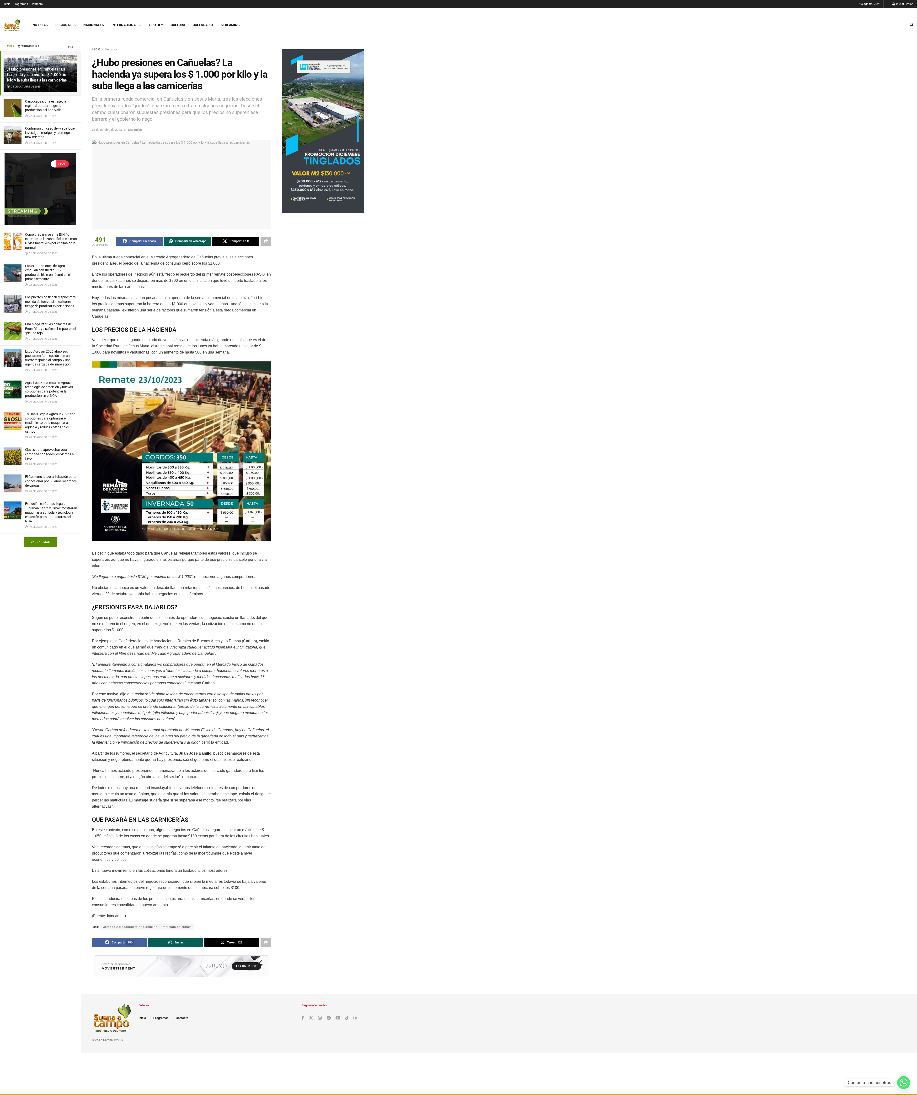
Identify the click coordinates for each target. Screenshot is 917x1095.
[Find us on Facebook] (303, 1018)
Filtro (70, 47)
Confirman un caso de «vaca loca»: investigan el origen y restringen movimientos (50, 132)
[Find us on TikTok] (347, 1018)
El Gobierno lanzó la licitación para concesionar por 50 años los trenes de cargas (51, 481)
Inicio (7, 4)
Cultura (178, 25)
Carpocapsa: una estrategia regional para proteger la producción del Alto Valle (45, 105)
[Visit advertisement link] (40, 189)
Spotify (156, 25)
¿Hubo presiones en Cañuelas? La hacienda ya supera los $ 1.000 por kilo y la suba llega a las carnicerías (37, 74)
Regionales (65, 25)
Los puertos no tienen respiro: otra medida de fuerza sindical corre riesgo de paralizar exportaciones (50, 301)
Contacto (37, 4)
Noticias (40, 25)
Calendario (203, 25)
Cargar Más (40, 542)
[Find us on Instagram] (320, 1018)
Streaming (230, 25)
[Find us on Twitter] (311, 1018)
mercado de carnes (177, 927)
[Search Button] (911, 25)
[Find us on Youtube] (338, 1018)
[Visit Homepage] (12, 25)
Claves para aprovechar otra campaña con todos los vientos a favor (49, 454)
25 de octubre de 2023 (107, 129)
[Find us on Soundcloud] (329, 1018)
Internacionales (127, 25)
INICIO (96, 49)
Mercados (111, 49)
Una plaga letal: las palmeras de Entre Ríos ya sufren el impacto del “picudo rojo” (50, 328)
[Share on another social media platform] (266, 241)
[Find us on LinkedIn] (355, 1018)
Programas (20, 4)
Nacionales (93, 25)
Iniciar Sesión (904, 4)
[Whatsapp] (903, 1082)
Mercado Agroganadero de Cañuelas (129, 927)
